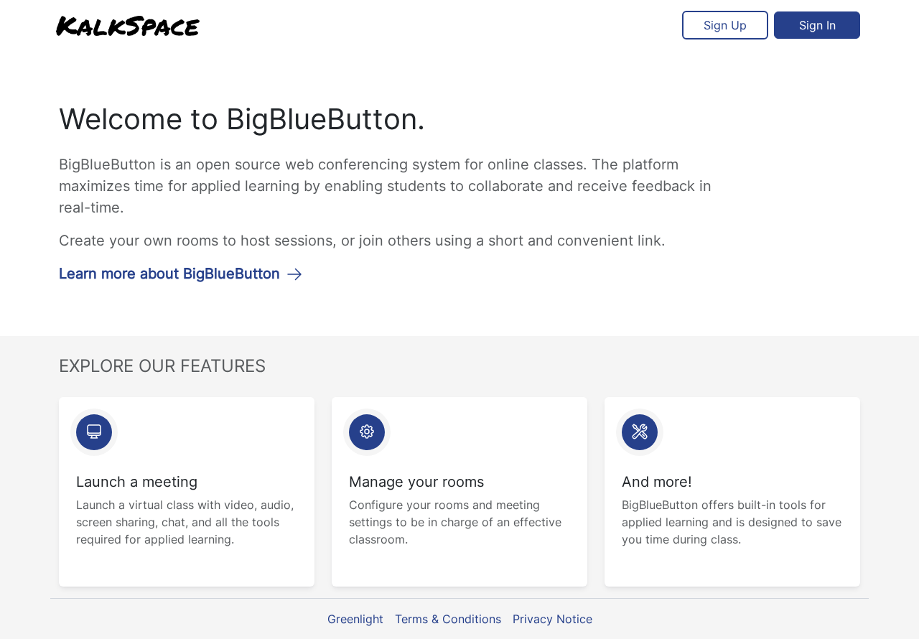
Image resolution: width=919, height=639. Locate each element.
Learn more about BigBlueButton (169, 273)
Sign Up (725, 25)
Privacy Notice (552, 619)
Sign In (817, 25)
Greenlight (355, 619)
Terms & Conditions (448, 619)
